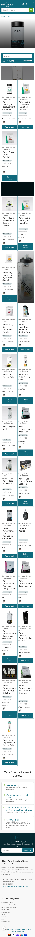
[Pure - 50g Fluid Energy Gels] (25, 361)
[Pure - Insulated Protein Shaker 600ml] (25, 617)
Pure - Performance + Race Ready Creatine (25, 689)
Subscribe (27, 850)
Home (3, 16)
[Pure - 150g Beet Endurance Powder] (9, 311)
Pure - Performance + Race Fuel (25, 429)
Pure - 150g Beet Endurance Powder (7, 328)
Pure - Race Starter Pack (8, 482)
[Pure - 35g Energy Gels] (9, 361)
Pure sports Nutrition (8, 97)
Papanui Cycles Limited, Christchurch (19, 929)
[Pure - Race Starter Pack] (9, 465)
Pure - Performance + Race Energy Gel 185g (9, 635)
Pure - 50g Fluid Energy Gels (24, 377)
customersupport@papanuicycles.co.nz (15, 886)
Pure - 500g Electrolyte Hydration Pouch (24, 222)
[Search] (31, 10)
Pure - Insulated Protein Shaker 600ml (25, 637)
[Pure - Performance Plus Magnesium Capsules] (9, 515)
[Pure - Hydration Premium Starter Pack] (25, 311)
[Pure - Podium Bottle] (9, 413)
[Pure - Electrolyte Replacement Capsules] (9, 88)
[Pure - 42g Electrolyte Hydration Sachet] (9, 259)
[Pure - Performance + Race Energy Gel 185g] (9, 617)
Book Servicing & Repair (9, 907)
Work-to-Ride (5, 921)
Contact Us (5, 917)
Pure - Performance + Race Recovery (25, 583)
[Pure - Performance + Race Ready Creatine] (25, 672)
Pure (8, 16)
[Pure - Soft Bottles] (25, 515)
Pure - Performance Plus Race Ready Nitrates (9, 585)
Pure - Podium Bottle (9, 427)
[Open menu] (32, 4)
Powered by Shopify (17, 931)
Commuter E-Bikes (7, 902)
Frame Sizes (5, 909)
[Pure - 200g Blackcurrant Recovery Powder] (9, 204)
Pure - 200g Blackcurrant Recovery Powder (8, 222)
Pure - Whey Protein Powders (8, 154)
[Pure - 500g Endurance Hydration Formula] (25, 88)
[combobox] (17, 10)
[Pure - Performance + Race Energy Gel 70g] (9, 672)
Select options (9, 178)
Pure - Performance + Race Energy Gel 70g (9, 689)
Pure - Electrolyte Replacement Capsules (8, 106)
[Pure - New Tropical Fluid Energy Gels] (9, 726)
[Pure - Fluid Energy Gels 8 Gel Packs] (25, 465)
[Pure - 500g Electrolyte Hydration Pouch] (25, 204)
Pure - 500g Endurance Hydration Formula (24, 106)
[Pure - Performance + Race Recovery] (25, 567)
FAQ (2, 919)
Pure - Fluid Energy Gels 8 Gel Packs (25, 481)
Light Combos (5, 912)
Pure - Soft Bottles (23, 529)
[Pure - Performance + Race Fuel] (25, 413)
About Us (4, 914)
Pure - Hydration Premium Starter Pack (24, 328)
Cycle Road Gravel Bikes (9, 905)
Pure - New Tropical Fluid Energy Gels (8, 742)
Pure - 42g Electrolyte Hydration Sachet (7, 276)
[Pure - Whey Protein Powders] (9, 138)
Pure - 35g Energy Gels (8, 375)
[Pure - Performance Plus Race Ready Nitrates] (9, 567)
